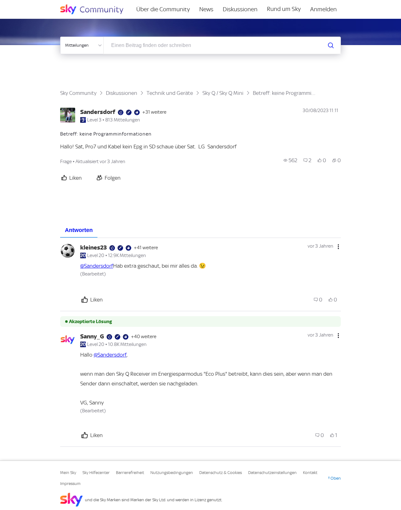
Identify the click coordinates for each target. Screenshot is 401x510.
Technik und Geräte (170, 93)
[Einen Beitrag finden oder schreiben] (331, 45)
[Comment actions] (338, 246)
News (206, 9)
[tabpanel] (200, 342)
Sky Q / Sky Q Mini (222, 93)
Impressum (70, 483)
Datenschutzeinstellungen (272, 472)
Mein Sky (68, 472)
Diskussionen (240, 9)
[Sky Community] (96, 9)
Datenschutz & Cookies (220, 472)
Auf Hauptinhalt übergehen (30, 4)
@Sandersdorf (96, 266)
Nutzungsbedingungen (171, 472)
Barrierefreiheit (130, 472)
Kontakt (310, 472)
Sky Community (78, 93)
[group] (290, 160)
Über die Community (163, 9)
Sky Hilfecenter (96, 472)
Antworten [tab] (79, 230)
